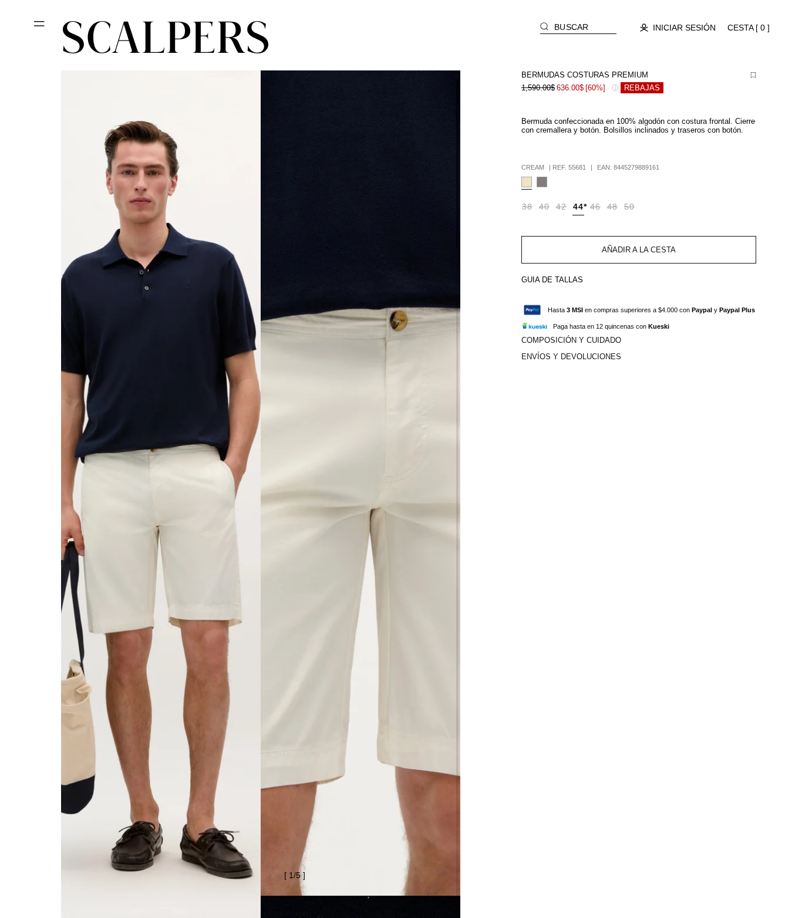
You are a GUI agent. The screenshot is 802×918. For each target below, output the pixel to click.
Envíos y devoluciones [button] (571, 356)
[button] (40, 28)
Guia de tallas (552, 279)
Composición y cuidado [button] (571, 340)
